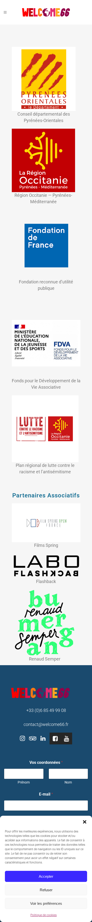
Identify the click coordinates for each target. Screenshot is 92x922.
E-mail (46, 794)
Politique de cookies (43, 915)
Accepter (46, 876)
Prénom (24, 782)
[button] (84, 821)
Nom (68, 782)
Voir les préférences (46, 903)
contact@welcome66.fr (46, 724)
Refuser (46, 890)
